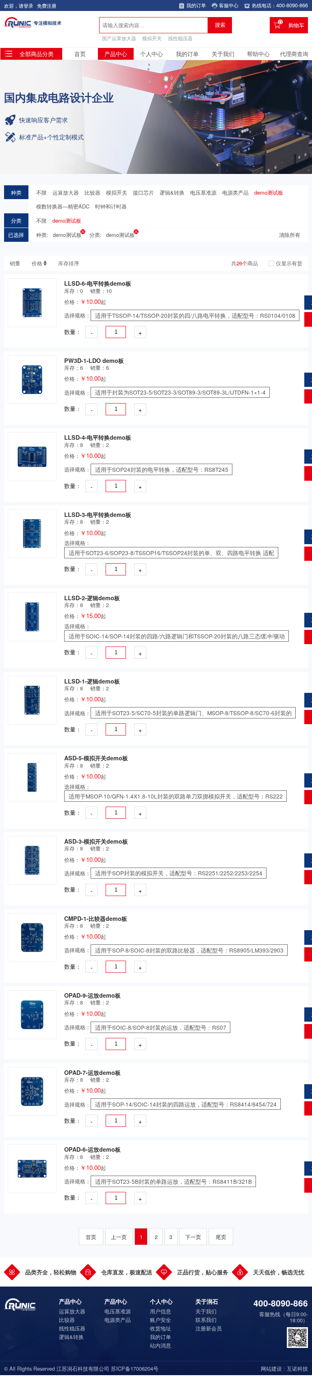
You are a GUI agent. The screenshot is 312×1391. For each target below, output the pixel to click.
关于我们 (223, 53)
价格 (37, 263)
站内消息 (160, 1345)
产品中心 (115, 53)
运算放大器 (65, 192)
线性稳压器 (180, 38)
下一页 (193, 1237)
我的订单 (187, 53)
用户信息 (160, 1311)
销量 (15, 263)
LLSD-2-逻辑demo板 (92, 598)
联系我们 (206, 1320)
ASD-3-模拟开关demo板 (96, 841)
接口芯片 (143, 192)
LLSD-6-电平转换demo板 (97, 283)
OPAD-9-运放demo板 (92, 995)
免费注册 (46, 6)
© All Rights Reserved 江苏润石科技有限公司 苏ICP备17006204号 (81, 1368)
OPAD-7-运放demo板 (92, 1072)
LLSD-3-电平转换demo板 (97, 514)
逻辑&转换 (172, 192)
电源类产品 (235, 192)
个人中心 (151, 53)
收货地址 (160, 1328)
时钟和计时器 (111, 206)
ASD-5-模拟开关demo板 (96, 758)
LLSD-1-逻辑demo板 (92, 681)
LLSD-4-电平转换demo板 (97, 437)
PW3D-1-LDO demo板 (94, 360)
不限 (41, 192)
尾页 (221, 1237)
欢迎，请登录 (18, 6)
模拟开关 (152, 38)
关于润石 (206, 1301)
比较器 (92, 192)
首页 (80, 53)
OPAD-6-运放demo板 (92, 1149)
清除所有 (289, 235)
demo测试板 (268, 192)
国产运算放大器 (119, 38)
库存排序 (68, 263)
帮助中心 (258, 53)
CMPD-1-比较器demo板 (95, 918)
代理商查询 (294, 53)
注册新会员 (208, 1328)
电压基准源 (203, 192)
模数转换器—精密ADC (62, 206)
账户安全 (160, 1320)
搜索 (220, 25)
